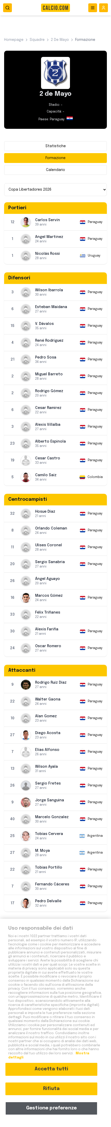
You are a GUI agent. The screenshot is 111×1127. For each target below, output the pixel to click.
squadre (37, 40)
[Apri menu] (92, 7)
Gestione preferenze (51, 1108)
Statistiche (55, 146)
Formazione (55, 158)
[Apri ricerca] (7, 7)
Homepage (13, 40)
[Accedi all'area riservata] (103, 7)
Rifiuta (51, 1088)
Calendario (55, 170)
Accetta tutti (51, 1069)
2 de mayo (60, 40)
